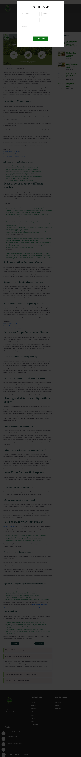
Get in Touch (40, 38)
